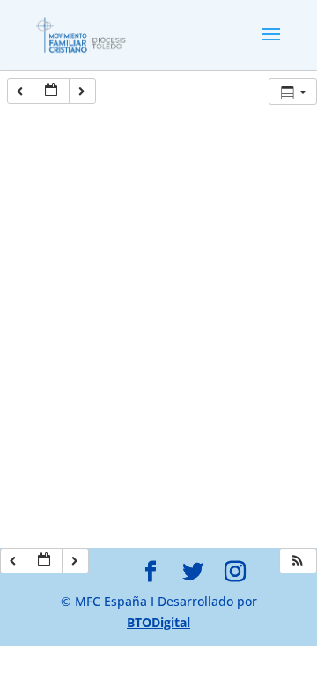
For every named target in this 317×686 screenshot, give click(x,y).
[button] (297, 561)
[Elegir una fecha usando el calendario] (51, 91)
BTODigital (158, 622)
